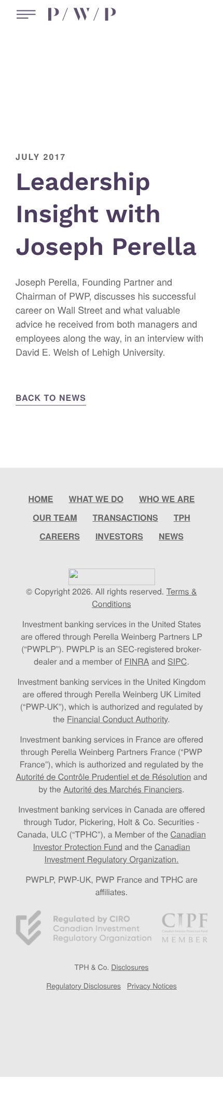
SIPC (177, 661)
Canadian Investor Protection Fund (119, 840)
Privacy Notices (152, 985)
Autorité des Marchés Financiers (122, 789)
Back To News (51, 397)
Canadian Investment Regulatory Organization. (117, 853)
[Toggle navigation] (23, 14)
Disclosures (129, 967)
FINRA (136, 661)
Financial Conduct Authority (117, 719)
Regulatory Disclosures (83, 985)
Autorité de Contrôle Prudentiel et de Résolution (103, 776)
